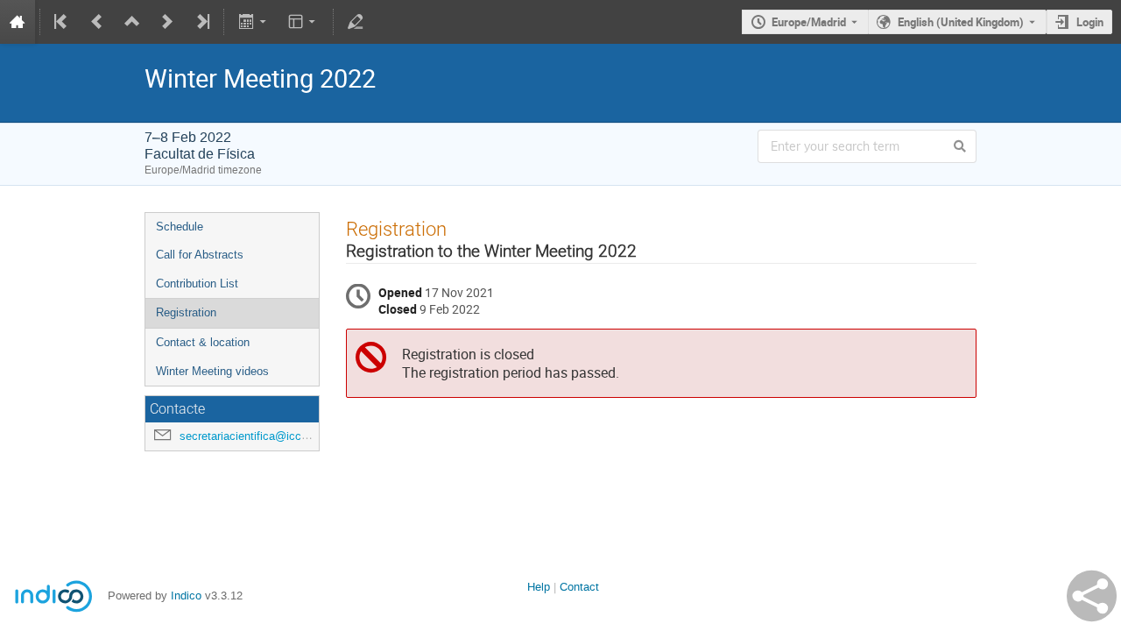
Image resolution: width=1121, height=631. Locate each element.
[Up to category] (132, 22)
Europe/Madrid (809, 22)
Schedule (179, 226)
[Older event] (97, 22)
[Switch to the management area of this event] (355, 22)
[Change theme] (303, 22)
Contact (579, 586)
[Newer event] (167, 22)
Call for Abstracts (199, 254)
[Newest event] (201, 22)
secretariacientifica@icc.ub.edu (259, 436)
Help (538, 586)
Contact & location (203, 342)
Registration (186, 312)
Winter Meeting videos (212, 371)
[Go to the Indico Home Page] (17, 22)
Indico (186, 595)
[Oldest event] (62, 22)
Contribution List (197, 283)
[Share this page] (1092, 596)
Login (1089, 22)
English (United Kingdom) (961, 22)
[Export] (253, 22)
